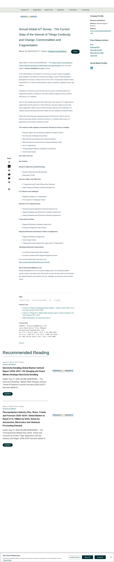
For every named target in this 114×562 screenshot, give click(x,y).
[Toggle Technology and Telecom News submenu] (92, 10)
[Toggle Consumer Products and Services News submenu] (31, 10)
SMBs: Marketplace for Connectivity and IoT (37, 318)
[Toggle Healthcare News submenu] (68, 10)
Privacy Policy (7, 560)
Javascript (93, 56)
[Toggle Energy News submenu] (43, 10)
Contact (21, 343)
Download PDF (95, 47)
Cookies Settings (74, 557)
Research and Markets (57, 51)
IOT (50, 300)
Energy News (37, 10)
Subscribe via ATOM (96, 53)
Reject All (87, 557)
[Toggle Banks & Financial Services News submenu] (55, 10)
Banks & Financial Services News (49, 10)
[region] (57, 557)
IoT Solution (57, 300)
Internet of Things (24, 300)
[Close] (111, 557)
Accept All (100, 557)
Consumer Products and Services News (25, 10)
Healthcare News (61, 10)
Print (91, 44)
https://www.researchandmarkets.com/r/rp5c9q (34, 262)
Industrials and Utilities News (73, 10)
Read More (7, 394)
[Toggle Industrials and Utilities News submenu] (80, 10)
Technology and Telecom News (86, 10)
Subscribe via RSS (96, 50)
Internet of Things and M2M (39, 300)
